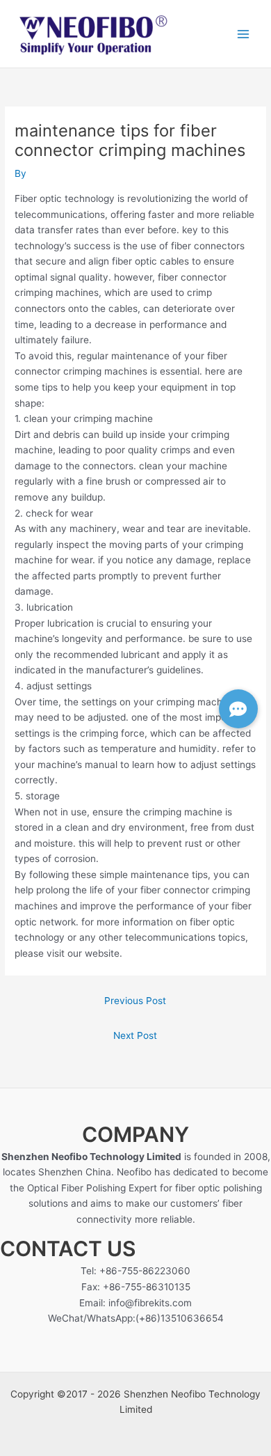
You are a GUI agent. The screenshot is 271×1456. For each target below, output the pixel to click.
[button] (238, 708)
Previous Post (135, 1000)
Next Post (135, 1035)
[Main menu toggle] (243, 33)
